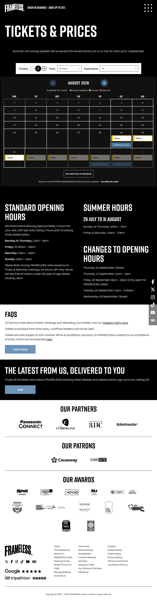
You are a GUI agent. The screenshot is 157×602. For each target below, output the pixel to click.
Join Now (82, 560)
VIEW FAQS (20, 349)
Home (57, 546)
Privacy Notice (115, 557)
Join (20, 389)
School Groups (85, 549)
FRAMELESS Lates (63, 557)
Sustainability (115, 549)
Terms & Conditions (118, 560)
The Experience (62, 549)
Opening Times (62, 560)
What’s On (59, 553)
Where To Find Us (62, 564)
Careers (112, 546)
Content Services (87, 557)
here (49, 339)
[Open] (148, 8)
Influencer (83, 571)
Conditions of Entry (118, 564)
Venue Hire (84, 546)
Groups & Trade (86, 564)
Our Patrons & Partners (90, 568)
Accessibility (84, 553)
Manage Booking (62, 571)
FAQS (56, 568)
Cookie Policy (114, 553)
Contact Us (59, 575)
